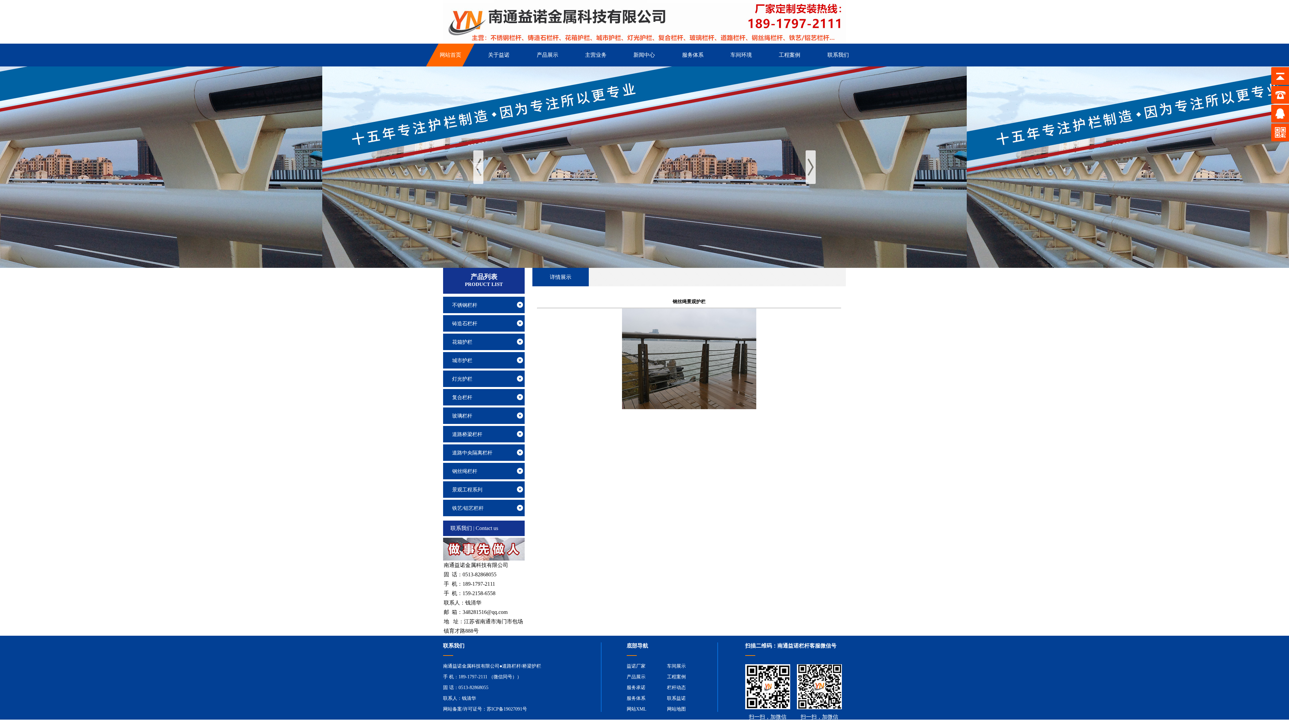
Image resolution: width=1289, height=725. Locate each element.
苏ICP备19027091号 (507, 709)
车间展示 (676, 666)
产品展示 (636, 676)
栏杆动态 (676, 687)
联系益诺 (676, 698)
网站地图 (676, 709)
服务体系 (636, 698)
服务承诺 (636, 687)
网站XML (637, 709)
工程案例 (676, 676)
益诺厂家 (636, 666)
